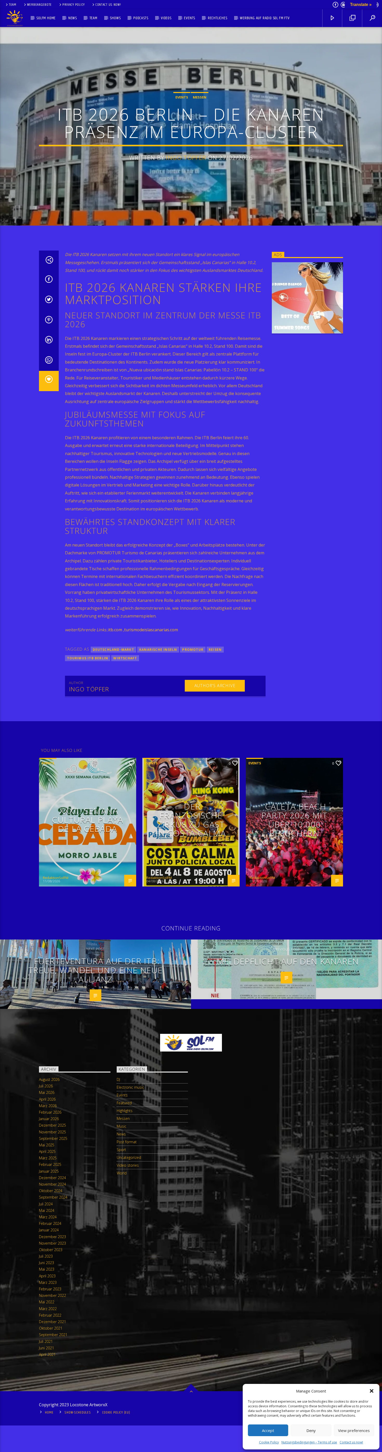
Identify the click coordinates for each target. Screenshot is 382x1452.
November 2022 (52, 1295)
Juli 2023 (46, 1256)
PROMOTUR (192, 649)
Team (12, 5)
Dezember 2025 (52, 1125)
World (122, 1173)
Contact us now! (351, 1442)
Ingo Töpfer (186, 158)
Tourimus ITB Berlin (87, 658)
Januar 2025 (49, 1171)
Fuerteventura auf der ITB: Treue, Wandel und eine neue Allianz (95, 969)
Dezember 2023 (52, 1236)
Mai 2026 (46, 1092)
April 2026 (47, 1099)
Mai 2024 (46, 1210)
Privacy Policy (73, 5)
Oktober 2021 (50, 1328)
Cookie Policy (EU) (116, 1412)
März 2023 (48, 1282)
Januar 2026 (49, 1118)
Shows (115, 18)
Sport (121, 1149)
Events (189, 18)
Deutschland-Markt (113, 649)
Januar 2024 (49, 1229)
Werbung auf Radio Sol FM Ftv (264, 18)
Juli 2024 (46, 1203)
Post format (127, 1141)
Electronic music (130, 1087)
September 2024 (53, 1197)
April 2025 (47, 1151)
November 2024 (52, 1184)
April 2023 (47, 1275)
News (72, 18)
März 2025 (48, 1157)
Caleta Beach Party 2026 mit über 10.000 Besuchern (294, 820)
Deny (311, 1430)
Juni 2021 (46, 1347)
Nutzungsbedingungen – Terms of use (309, 1442)
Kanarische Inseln (158, 649)
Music (121, 1126)
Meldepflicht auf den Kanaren (288, 961)
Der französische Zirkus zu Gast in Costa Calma (191, 820)
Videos (166, 18)
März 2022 (48, 1308)
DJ (118, 1079)
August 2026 (49, 1079)
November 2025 (52, 1131)
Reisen (215, 649)
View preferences (354, 1430)
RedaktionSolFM (55, 877)
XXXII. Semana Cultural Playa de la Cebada (87, 819)
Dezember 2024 (52, 1177)
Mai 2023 (46, 1269)
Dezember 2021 (52, 1321)
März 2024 (48, 1216)
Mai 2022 (46, 1301)
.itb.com (114, 630)
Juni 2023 (46, 1262)
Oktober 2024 (50, 1190)
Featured (124, 1102)
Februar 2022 (50, 1315)
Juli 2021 (46, 1341)
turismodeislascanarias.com (151, 630)
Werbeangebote (39, 5)
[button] (371, 1391)
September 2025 (53, 1138)
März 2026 (48, 1105)
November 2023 (52, 1243)
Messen (199, 97)
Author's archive (214, 685)
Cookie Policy (269, 1442)
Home (49, 1412)
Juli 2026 (46, 1085)
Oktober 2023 (50, 1249)
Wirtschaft (125, 658)
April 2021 (47, 1354)
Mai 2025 (46, 1144)
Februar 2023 (50, 1288)
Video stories (128, 1165)
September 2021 (53, 1334)
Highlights (125, 1110)
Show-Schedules (77, 1412)
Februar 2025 (50, 1164)
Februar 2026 (50, 1112)
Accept (268, 1430)
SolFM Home (46, 18)
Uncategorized (129, 1157)
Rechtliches (217, 18)
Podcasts (140, 18)
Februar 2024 (50, 1223)
